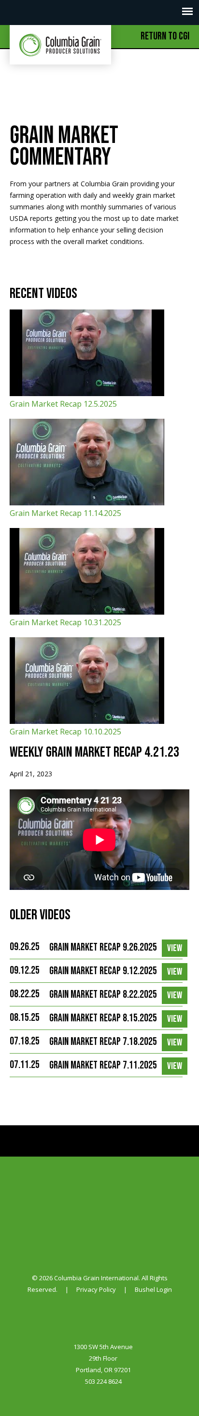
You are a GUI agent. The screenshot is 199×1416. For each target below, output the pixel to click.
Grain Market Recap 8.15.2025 (103, 1018)
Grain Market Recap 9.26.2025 (103, 947)
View (174, 948)
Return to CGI (165, 36)
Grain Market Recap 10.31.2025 (65, 622)
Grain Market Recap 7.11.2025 (103, 1065)
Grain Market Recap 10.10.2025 (65, 731)
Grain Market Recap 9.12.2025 (103, 971)
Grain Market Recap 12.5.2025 (63, 404)
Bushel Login (153, 1289)
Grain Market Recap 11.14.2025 (65, 513)
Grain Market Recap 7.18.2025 (103, 1041)
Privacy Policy (96, 1289)
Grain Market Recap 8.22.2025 (103, 994)
